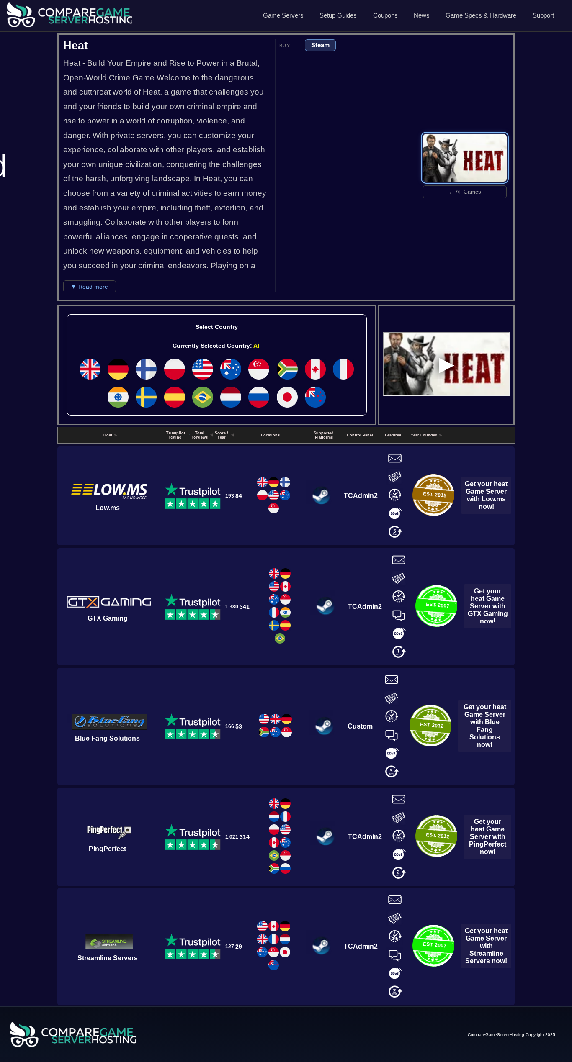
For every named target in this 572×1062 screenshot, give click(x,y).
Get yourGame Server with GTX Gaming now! (488, 606)
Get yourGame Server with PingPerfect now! (487, 836)
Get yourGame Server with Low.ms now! (486, 495)
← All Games (465, 192)
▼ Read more (89, 286)
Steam (320, 45)
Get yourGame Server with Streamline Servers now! (486, 946)
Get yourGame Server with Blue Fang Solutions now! (485, 725)
